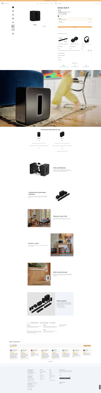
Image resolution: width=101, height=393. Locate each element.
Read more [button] (12, 358)
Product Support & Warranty (42, 372)
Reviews (50, 373)
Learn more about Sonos (61, 306)
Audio (28, 322)
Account (41, 379)
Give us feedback (42, 378)
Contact (41, 377)
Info (65, 12)
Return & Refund (42, 376)
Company (50, 372)
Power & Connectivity (44, 322)
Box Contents (52, 322)
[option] (50, 0)
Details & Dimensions (34, 322)
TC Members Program (52, 380)
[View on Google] (11, 350)
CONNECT (60, 383)
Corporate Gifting (51, 376)
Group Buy (50, 374)
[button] (45, 26)
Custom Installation (52, 375)
